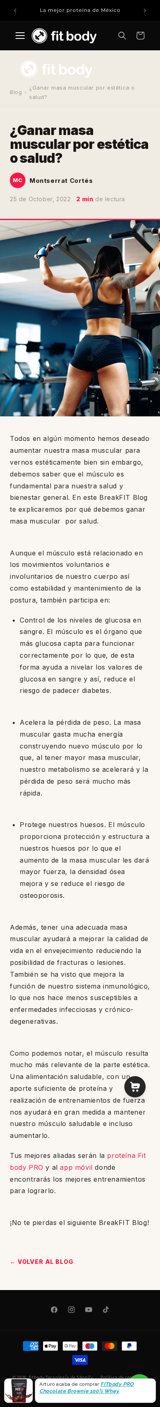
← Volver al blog (41, 1261)
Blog (16, 92)
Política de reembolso (124, 1377)
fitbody (36, 1377)
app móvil (76, 1167)
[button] (122, 36)
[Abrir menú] (20, 35)
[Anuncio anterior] (15, 11)
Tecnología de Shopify (69, 1377)
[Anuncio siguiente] (145, 11)
